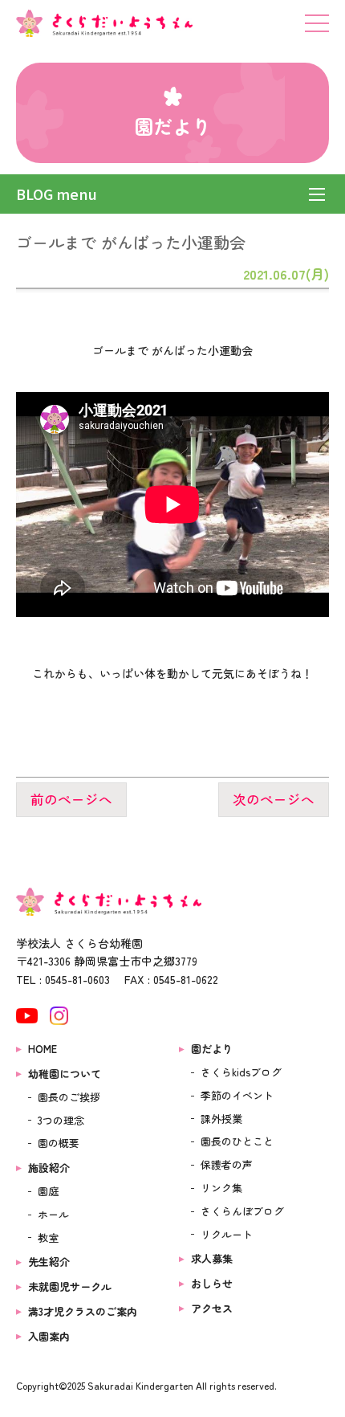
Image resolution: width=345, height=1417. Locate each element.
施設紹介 (49, 1167)
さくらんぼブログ (242, 1211)
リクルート (227, 1234)
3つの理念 (61, 1120)
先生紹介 (49, 1261)
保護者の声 (227, 1164)
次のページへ (274, 800)
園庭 (48, 1191)
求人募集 (212, 1258)
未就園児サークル (70, 1286)
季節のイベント (237, 1095)
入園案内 (49, 1336)
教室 (48, 1237)
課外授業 (221, 1118)
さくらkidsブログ (241, 1072)
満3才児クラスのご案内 (82, 1311)
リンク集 (221, 1187)
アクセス (212, 1308)
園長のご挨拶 (69, 1097)
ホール (53, 1214)
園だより (212, 1048)
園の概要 (58, 1142)
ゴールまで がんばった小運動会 (131, 242)
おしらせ (212, 1283)
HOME (42, 1048)
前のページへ (71, 800)
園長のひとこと (237, 1141)
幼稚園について (64, 1073)
